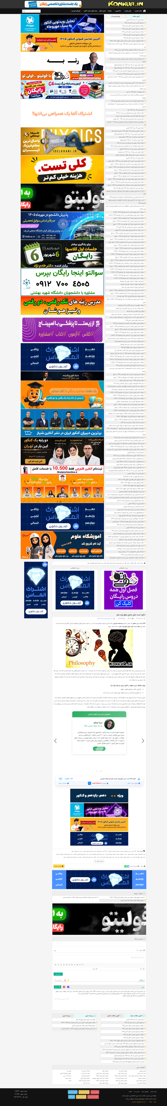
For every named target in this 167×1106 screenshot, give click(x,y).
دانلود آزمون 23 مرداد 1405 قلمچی (135, 128)
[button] (55, 741)
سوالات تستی (130, 563)
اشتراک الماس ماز (86, 1071)
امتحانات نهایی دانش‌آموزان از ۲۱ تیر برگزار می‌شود (131, 552)
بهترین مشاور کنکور (122, 1083)
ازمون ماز (69, 1071)
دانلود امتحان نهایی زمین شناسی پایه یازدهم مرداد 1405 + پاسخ (127, 182)
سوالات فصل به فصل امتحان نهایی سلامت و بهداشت (130, 549)
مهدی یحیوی (143, 1071)
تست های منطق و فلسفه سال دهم (106, 857)
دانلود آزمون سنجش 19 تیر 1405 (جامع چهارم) (132, 140)
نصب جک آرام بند (85, 1073)
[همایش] (62, 451)
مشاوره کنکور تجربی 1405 (102, 1081)
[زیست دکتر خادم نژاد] (62, 89)
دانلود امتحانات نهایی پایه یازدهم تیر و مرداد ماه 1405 (130, 143)
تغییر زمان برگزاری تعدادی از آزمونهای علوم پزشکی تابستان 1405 (127, 531)
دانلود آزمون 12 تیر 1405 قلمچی (135, 474)
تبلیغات (110, 11)
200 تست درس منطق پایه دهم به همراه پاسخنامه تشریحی (122, 851)
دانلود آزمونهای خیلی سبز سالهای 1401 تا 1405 (132, 483)
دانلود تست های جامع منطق (89, 857)
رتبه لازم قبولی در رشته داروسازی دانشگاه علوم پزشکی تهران (129, 468)
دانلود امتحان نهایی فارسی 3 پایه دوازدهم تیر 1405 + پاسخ (129, 404)
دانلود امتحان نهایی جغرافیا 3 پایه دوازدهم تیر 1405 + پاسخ (129, 377)
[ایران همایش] (62, 282)
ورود (55, 950)
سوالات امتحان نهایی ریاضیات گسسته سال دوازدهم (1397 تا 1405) (127, 359)
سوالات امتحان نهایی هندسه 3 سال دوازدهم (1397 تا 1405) (128, 212)
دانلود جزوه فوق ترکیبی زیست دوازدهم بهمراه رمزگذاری (130, 401)
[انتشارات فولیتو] (62, 197)
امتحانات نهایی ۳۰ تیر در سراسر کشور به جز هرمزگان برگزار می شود (127, 317)
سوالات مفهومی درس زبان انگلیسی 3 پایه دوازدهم (131, 305)
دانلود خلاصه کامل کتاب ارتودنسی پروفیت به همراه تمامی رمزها (128, 314)
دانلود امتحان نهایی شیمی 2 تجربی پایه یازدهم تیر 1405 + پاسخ (127, 233)
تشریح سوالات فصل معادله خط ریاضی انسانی (132, 900)
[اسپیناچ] (62, 329)
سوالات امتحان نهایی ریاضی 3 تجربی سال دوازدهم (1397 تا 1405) (127, 392)
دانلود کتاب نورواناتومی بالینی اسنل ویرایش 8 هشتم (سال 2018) (127, 519)
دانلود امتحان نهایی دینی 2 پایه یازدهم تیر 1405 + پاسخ (129, 248)
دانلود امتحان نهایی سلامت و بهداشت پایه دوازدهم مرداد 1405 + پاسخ (126, 185)
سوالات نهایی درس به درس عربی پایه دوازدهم (132, 344)
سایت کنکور (130, 783)
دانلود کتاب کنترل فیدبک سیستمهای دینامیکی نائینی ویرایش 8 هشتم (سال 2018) (123, 1050)
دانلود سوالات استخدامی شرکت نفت (137, 1076)
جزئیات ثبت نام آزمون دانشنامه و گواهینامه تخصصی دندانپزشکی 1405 (126, 386)
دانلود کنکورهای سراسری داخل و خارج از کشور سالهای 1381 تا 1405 (126, 41)
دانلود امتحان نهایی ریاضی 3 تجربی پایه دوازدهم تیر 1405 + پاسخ (127, 326)
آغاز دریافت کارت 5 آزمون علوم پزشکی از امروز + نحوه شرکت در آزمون (126, 83)
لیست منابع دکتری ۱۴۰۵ (121, 1078)
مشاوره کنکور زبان (85, 1076)
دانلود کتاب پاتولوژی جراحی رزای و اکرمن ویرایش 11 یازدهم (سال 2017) (125, 428)
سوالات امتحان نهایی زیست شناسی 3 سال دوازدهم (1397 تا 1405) (127, 356)
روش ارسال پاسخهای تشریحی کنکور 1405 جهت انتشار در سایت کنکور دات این (124, 1044)
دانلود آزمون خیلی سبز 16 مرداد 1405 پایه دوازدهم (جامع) (129, 134)
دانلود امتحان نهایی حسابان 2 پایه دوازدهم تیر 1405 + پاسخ (128, 374)
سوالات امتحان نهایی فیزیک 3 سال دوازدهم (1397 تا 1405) (129, 275)
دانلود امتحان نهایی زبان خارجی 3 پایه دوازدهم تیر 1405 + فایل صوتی (126, 242)
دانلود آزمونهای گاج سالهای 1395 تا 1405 (133, 486)
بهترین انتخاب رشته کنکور (102, 1073)
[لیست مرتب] (66, 965)
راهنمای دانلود (62, 783)
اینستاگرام (71, 1097)
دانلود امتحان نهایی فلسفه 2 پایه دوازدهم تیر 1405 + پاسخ (129, 245)
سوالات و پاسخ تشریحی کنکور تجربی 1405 (133, 26)
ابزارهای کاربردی (76, 11)
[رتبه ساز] (62, 61)
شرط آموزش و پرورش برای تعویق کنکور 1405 (132, 347)
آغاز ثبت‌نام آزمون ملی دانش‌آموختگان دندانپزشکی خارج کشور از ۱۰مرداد (125, 495)
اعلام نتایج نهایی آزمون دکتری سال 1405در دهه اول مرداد (129, 350)
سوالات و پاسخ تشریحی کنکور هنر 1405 (133, 38)
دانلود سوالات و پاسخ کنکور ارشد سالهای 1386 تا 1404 (130, 416)
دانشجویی (118, 11)
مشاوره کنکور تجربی (103, 1083)
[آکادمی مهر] (62, 489)
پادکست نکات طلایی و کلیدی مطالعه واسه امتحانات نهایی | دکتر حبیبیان (126, 450)
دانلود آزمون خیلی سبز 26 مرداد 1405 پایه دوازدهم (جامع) (129, 65)
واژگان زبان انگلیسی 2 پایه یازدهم (135, 311)
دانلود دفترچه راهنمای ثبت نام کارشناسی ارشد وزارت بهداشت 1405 (127, 146)
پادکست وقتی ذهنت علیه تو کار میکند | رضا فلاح (131, 540)
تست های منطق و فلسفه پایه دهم (123, 857)
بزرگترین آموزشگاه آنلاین (65, 1073)
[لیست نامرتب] (69, 965)
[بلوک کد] (74, 965)
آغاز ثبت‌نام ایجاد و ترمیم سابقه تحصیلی (134, 507)
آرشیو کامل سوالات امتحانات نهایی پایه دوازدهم (132, 281)
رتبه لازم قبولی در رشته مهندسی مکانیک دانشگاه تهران (130, 462)
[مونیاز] (62, 423)
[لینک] (77, 965)
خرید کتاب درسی (67, 1076)
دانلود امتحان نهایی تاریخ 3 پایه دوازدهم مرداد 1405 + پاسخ (128, 224)
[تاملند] (99, 824)
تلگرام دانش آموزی (93, 1097)
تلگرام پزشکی (94, 1092)
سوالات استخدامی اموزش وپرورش (100, 1078)
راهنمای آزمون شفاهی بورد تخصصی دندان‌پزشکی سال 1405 (128, 323)
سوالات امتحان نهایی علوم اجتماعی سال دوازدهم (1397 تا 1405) (127, 272)
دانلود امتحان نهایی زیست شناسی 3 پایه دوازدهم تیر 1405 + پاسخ (127, 290)
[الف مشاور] (62, 395)
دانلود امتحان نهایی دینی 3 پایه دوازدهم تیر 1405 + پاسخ (129, 419)
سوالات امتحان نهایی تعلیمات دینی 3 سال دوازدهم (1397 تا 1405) (127, 447)
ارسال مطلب (153, 1092)
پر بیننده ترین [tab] (89, 1016)
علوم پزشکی (128, 11)
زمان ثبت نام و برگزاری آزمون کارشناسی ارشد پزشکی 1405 (129, 437)
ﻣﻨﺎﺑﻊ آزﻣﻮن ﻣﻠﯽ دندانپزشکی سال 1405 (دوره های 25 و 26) (128, 188)
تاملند (70, 1081)
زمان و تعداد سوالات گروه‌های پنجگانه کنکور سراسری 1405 (129, 50)
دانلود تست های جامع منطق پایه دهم (73, 857)
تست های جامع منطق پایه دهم (96, 854)
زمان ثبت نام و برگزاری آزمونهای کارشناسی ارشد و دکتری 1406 (128, 71)
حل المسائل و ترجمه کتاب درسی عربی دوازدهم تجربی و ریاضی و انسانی (125, 338)
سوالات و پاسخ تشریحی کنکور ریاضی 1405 (133, 29)
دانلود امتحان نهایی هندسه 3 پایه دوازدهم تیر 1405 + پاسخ (129, 176)
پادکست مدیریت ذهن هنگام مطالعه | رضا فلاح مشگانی (130, 155)
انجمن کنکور (102, 11)
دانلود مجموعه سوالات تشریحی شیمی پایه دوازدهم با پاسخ (129, 534)
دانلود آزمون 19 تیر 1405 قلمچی (135, 453)
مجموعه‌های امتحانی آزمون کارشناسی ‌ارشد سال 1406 (130, 525)
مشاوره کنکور (105, 1071)
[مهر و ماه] (62, 23)
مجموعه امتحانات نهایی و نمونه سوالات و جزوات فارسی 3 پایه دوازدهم (126, 413)
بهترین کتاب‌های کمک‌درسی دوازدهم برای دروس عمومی (130, 116)
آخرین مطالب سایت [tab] (136, 1016)
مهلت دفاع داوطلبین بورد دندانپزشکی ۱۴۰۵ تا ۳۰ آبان (130, 501)
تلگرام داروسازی (73, 1092)
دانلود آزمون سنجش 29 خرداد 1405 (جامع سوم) (131, 516)
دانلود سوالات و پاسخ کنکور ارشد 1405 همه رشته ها (131, 296)
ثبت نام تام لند (86, 1083)
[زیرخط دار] (61, 965)
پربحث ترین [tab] (66, 1016)
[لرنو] (62, 169)
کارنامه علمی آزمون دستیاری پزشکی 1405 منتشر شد (130, 74)
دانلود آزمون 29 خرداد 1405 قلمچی (135, 528)
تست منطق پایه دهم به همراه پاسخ (136, 854)
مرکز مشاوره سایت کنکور (90, 11)
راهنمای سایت (144, 1092)
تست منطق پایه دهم (77, 851)
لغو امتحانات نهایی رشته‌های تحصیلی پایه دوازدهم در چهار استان (127, 389)
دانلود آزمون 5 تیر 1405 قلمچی (136, 504)
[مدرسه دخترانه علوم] (62, 545)
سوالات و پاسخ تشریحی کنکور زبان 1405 (133, 35)
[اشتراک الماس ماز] (62, 357)
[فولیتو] (62, 75)
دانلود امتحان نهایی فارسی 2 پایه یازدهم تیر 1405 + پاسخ (129, 407)
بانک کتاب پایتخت (141, 1073)
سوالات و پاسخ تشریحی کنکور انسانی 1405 (133, 32)
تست (111, 701)
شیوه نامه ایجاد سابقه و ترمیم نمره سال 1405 (132, 422)
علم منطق (84, 671)
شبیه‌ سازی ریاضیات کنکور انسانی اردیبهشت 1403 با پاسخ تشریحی (80, 897)
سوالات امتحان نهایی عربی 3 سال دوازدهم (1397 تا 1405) (129, 332)
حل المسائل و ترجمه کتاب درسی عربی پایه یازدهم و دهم (129, 341)
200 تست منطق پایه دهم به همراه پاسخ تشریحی (95, 851)
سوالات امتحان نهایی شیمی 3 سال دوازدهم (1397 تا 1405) (129, 251)
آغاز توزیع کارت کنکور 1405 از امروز (135, 92)
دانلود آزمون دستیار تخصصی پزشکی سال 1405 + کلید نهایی (128, 119)
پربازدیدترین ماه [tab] (115, 16)
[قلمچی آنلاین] (62, 470)
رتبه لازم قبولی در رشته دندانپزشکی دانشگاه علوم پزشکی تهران (128, 459)
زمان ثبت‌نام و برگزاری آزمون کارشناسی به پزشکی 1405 (130, 365)
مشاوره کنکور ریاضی (85, 1078)
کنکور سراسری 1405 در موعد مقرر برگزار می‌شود (132, 380)
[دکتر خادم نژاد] (62, 254)
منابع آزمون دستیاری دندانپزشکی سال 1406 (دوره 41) (130, 227)
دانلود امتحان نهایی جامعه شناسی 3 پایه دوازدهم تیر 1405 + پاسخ (127, 239)
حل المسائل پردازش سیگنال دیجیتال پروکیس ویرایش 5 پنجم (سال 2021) (125, 1053)
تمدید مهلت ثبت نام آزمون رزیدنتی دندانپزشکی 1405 (130, 546)
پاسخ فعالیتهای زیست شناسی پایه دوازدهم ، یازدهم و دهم (129, 513)
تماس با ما (136, 1092)
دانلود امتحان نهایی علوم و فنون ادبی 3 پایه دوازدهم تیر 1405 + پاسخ (126, 179)
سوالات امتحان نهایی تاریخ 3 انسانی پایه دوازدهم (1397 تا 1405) (127, 254)
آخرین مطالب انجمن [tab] (113, 1016)
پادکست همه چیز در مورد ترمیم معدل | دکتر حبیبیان (130, 510)
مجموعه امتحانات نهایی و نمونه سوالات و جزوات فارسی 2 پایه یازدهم (126, 425)
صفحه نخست (139, 563)
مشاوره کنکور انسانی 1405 (120, 1076)
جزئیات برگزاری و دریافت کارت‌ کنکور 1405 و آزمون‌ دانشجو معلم (128, 131)
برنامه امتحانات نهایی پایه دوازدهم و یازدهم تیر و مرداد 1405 (128, 456)
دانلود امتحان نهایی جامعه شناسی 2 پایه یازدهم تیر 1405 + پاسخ (127, 260)
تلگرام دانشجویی (81, 1097)
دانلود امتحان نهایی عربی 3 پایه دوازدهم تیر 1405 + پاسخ (129, 173)
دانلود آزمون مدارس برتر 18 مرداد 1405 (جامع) (132, 149)
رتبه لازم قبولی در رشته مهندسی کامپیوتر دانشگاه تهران (130, 465)
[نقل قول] (72, 965)
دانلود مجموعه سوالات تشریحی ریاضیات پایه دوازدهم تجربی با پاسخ (126, 543)
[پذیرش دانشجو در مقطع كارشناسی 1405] (62, 226)
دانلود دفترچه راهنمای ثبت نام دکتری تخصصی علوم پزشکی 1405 (127, 101)
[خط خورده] (63, 965)
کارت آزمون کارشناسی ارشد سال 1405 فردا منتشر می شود (129, 440)
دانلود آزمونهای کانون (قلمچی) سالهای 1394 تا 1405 (131, 480)
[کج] (58, 965)
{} (80, 964)
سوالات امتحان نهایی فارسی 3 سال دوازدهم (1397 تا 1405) (129, 410)
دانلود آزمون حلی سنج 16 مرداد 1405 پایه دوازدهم (131, 152)
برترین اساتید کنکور (122, 1073)
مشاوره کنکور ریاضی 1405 (102, 1076)
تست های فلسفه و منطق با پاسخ (64, 854)
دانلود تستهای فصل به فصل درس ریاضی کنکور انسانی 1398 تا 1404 (126, 897)
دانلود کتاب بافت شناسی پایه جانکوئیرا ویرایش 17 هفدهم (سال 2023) (126, 537)
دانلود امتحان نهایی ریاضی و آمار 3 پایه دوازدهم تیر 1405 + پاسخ (127, 293)
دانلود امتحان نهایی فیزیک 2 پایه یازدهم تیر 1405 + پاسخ (129, 236)
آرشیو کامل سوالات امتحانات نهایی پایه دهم (133, 287)
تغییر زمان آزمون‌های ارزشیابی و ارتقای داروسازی (131, 492)
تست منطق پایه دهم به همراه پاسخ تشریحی (116, 854)
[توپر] (55, 965)
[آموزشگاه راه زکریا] (62, 376)
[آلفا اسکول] (62, 113)
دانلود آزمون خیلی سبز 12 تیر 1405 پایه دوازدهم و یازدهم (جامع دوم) (126, 471)
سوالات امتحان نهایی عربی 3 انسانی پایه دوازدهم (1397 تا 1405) (127, 335)
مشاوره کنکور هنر (123, 1071)
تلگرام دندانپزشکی (84, 1092)
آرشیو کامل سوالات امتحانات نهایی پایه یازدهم (132, 284)
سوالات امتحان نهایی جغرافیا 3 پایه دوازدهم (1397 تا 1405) (129, 398)
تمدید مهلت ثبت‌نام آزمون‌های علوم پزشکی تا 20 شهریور (129, 230)
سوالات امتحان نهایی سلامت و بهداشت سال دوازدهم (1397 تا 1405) (126, 263)
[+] (82, 964)
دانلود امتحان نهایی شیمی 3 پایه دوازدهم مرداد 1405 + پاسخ (128, 221)
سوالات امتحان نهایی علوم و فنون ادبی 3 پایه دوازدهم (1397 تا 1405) (126, 215)
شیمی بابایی (68, 1078)
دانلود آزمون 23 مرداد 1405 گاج (136, 110)
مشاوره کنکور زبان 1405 (121, 1081)
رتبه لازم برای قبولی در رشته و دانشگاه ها (133, 477)
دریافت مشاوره (99, 762)
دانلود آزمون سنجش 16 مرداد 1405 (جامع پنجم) (131, 137)
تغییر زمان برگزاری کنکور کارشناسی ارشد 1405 (132, 555)
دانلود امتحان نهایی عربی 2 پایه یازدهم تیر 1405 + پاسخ (129, 257)
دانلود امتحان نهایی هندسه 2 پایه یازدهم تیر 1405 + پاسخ (129, 170)
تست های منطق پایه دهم (139, 857)
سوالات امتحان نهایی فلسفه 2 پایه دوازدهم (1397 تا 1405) (129, 278)
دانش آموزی (138, 11)
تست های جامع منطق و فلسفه (81, 854)
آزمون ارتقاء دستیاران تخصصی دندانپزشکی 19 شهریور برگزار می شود (126, 443)
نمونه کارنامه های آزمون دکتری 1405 (134, 320)
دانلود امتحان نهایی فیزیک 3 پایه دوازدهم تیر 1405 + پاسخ (129, 218)
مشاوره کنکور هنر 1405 (84, 1081)
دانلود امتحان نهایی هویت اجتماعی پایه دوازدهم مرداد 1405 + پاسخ (126, 167)
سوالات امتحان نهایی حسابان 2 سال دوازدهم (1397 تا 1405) (128, 395)
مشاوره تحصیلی (142, 1078)
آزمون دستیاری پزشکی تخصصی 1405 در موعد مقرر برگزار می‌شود (127, 353)
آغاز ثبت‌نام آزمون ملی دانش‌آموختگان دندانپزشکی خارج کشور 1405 (126, 197)
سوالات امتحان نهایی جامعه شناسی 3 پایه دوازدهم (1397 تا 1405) (127, 269)
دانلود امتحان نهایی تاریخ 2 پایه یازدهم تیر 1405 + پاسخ (129, 329)
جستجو (24, 11)
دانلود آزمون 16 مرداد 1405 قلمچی (135, 158)
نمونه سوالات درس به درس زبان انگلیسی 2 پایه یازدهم (130, 308)
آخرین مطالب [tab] (136, 16)
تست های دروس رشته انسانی (116, 563)
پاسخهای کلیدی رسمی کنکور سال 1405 (134, 23)
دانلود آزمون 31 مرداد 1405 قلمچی (135, 20)
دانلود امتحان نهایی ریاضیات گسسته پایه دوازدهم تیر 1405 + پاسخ (127, 266)
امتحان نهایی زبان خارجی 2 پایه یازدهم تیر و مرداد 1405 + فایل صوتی (126, 161)
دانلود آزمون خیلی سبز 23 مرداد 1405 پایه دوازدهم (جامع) (129, 68)
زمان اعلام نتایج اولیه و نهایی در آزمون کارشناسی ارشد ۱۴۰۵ (129, 383)
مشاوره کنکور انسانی (141, 1081)
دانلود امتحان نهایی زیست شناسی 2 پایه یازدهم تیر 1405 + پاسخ (127, 164)
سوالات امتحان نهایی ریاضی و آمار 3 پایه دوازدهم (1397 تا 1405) (127, 362)
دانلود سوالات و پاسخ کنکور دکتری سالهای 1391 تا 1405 (130, 489)
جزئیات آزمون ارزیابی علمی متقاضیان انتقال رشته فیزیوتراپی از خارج (126, 498)
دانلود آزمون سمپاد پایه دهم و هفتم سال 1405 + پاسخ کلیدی (128, 522)
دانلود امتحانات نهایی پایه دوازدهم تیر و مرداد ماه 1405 (130, 113)
